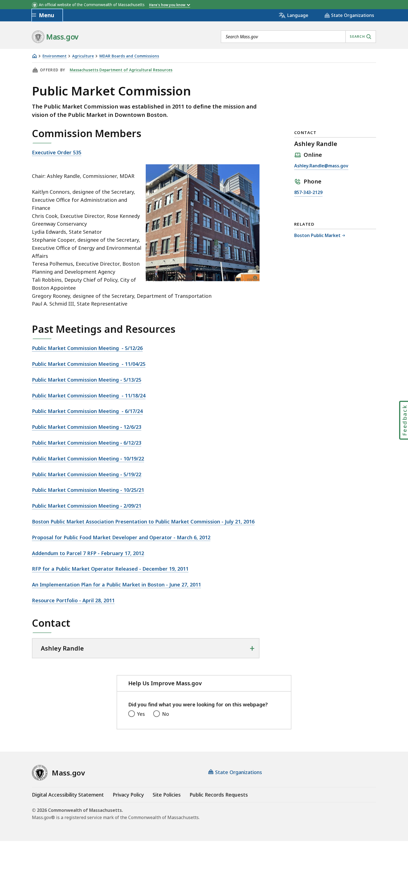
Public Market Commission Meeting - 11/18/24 (88, 395)
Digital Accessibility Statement (68, 794)
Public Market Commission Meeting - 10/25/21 (88, 490)
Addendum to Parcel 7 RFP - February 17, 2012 (88, 553)
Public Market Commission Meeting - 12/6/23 (86, 427)
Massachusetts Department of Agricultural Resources (121, 69)
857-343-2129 (308, 193)
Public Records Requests (219, 794)
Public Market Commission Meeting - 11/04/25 (88, 364)
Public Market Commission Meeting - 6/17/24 (87, 411)
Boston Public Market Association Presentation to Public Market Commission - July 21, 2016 (143, 521)
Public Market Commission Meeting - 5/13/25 (86, 379)
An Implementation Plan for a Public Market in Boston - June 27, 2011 (116, 584)
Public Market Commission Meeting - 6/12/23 (86, 442)
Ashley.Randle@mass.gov (321, 166)
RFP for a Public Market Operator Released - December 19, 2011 (110, 568)
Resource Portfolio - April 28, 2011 (73, 600)
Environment (54, 56)
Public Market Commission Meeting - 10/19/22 (88, 458)
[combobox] (298, 36)
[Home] (34, 56)
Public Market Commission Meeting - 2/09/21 (86, 505)
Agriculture (83, 56)
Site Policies (167, 794)
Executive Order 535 (56, 152)
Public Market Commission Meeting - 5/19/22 (86, 474)
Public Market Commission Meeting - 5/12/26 (87, 348)
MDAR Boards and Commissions (129, 56)
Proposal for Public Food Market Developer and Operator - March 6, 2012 (121, 537)
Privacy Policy (128, 794)
